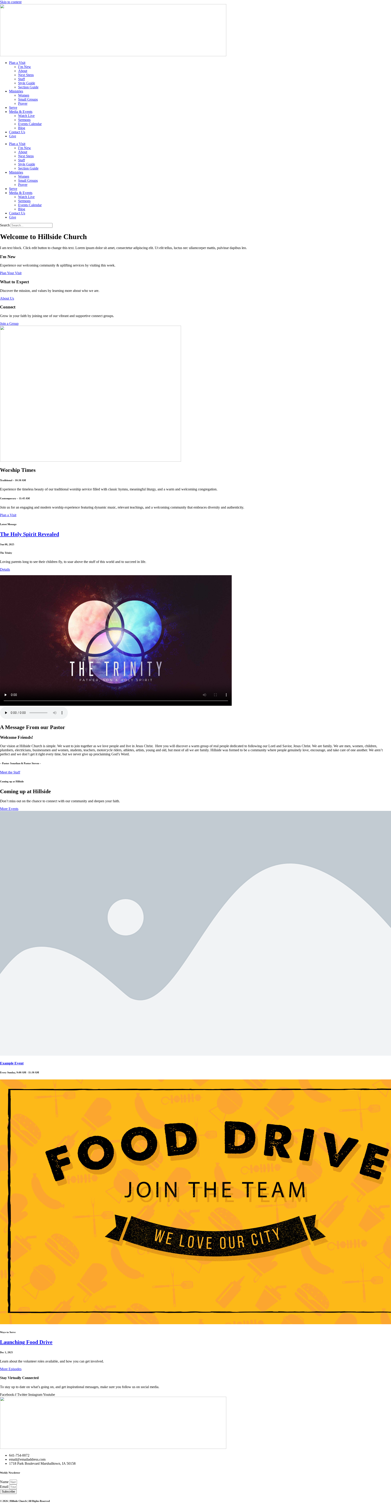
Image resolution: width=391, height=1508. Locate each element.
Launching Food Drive (26, 1342)
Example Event (12, 1063)
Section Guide (28, 87)
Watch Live (26, 116)
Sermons (24, 120)
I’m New (24, 67)
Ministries (16, 91)
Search (5, 225)
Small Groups (28, 99)
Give (12, 136)
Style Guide (26, 83)
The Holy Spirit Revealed (29, 534)
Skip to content (10, 2)
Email (4, 1487)
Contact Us (17, 132)
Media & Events (20, 112)
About (22, 71)
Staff (21, 79)
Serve (13, 107)
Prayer (22, 103)
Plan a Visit (17, 63)
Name (5, 1482)
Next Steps (26, 75)
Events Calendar (30, 124)
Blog (21, 128)
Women (23, 95)
